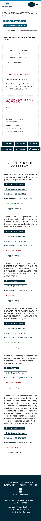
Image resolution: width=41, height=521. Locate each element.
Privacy (19, 507)
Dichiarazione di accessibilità (20, 509)
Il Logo (30, 507)
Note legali (11, 507)
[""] (31, 4)
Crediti (25, 507)
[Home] (7, 4)
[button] (36, 4)
